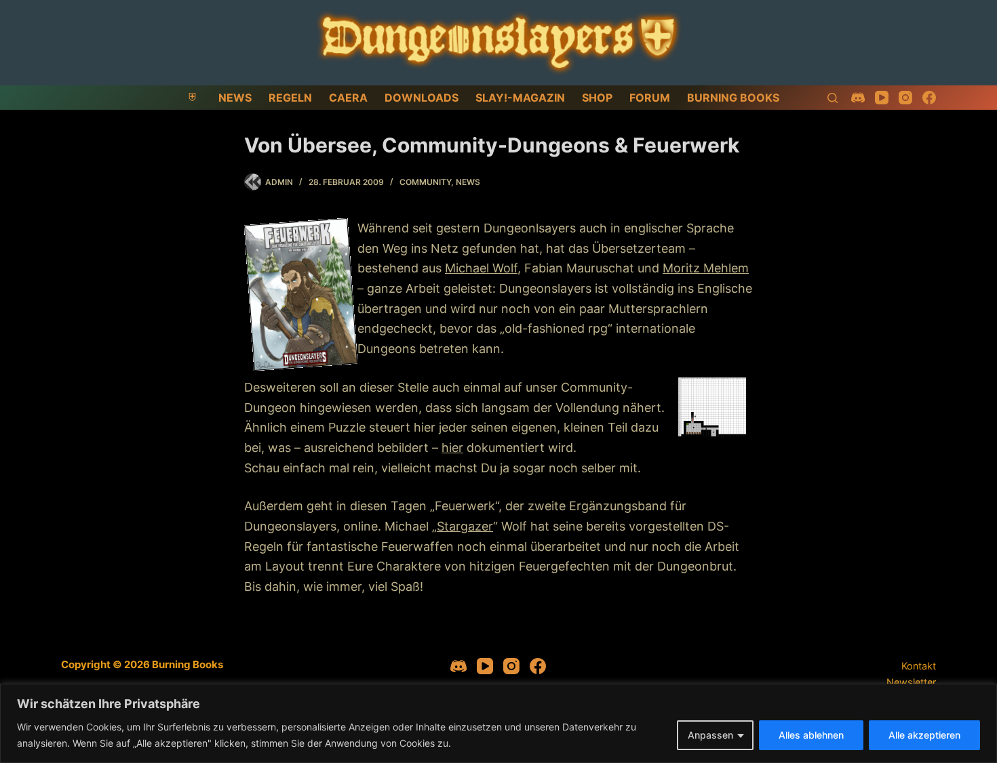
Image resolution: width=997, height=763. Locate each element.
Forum (649, 97)
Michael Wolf (481, 268)
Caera (348, 97)
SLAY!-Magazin (520, 97)
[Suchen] (832, 98)
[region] (498, 723)
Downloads (421, 97)
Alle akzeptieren (924, 735)
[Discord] (858, 97)
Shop (597, 97)
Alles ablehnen (811, 735)
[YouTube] (881, 97)
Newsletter (911, 682)
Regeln (290, 97)
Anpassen (710, 735)
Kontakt (918, 666)
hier (452, 447)
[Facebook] (929, 97)
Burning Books (733, 97)
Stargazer (465, 526)
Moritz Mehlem (706, 268)
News (235, 97)
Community (425, 182)
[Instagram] (905, 97)
